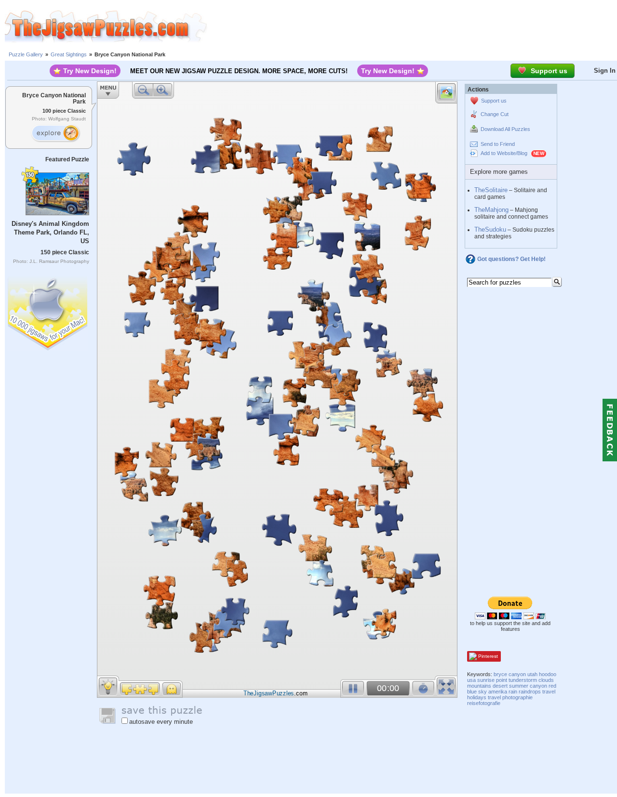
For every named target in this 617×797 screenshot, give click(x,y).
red (552, 686)
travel (548, 691)
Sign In (605, 70)
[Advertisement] (412, 26)
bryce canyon (510, 674)
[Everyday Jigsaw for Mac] (48, 311)
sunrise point (492, 680)
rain (513, 691)
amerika (497, 691)
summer (518, 686)
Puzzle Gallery (26, 54)
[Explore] (55, 133)
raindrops (530, 691)
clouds (546, 680)
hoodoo (547, 674)
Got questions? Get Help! (511, 259)
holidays (476, 697)
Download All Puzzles (505, 129)
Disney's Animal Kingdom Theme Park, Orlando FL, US (50, 232)
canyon (538, 686)
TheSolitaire (491, 190)
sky (482, 691)
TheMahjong (491, 209)
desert (500, 686)
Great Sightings (69, 54)
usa (471, 680)
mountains (479, 686)
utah (532, 674)
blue (472, 691)
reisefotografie (483, 703)
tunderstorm (523, 680)
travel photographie (510, 697)
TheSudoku (490, 229)
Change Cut (495, 114)
